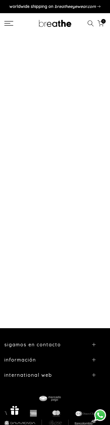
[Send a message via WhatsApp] (100, 415)
